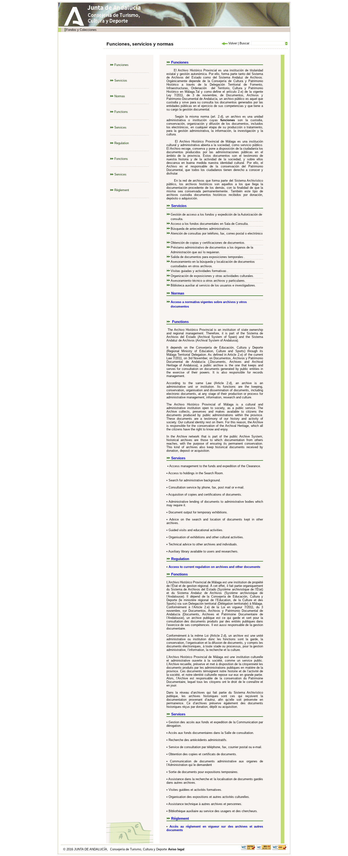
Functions (121, 112)
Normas (119, 96)
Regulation (121, 143)
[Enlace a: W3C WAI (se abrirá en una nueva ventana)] (264, 847)
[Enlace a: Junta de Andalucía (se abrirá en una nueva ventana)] (75, 16)
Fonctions (121, 159)
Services (120, 127)
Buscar (244, 43)
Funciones (121, 65)
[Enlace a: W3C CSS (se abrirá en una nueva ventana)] (279, 847)
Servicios (120, 80)
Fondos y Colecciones (81, 30)
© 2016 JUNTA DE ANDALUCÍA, (86, 849)
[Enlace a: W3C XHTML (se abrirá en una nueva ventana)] (248, 847)
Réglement (121, 190)
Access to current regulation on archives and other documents (214, 567)
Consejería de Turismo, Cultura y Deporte (138, 849)
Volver (232, 43)
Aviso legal (176, 849)
